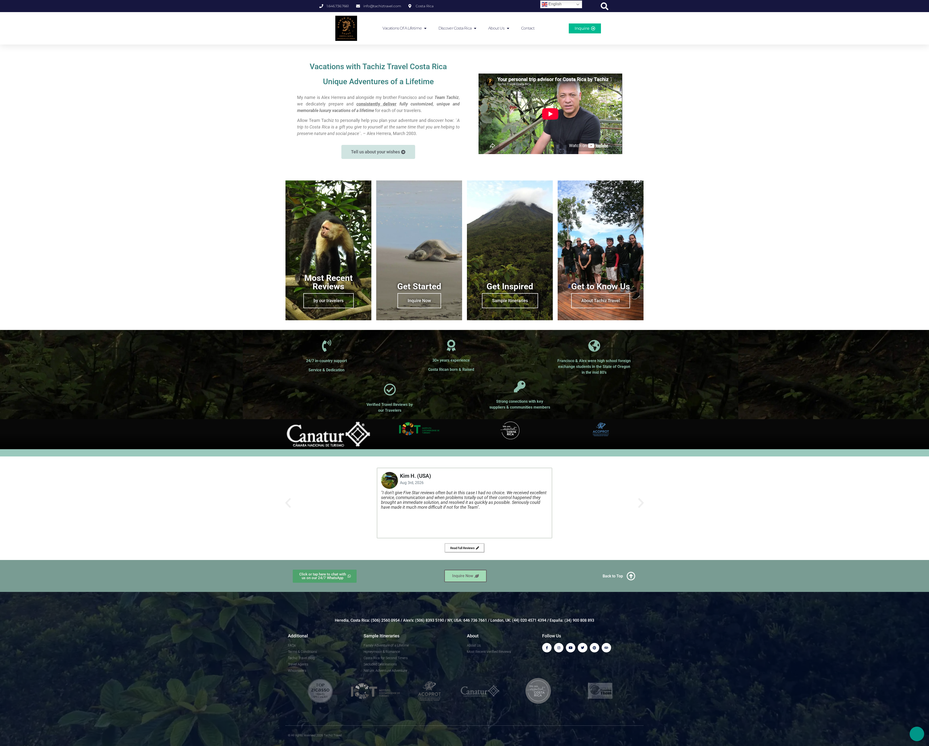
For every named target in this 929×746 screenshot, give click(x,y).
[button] (604, 6)
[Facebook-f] (547, 647)
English (554, 4)
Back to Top (613, 576)
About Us (496, 28)
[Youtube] (570, 647)
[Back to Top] (631, 576)
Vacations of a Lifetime (401, 28)
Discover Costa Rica (455, 28)
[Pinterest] (594, 647)
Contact (528, 28)
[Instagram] (558, 647)
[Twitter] (582, 647)
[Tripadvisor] (606, 647)
